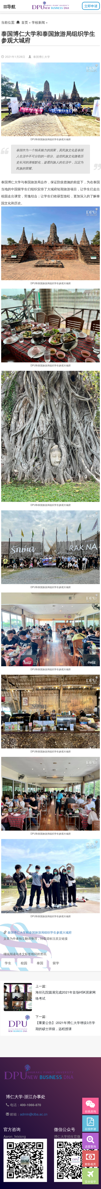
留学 (56, 963)
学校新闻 (38, 22)
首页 (23, 22)
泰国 (40, 963)
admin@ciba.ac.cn (33, 1114)
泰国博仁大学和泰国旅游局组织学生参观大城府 (40, 932)
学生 (8, 963)
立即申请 (90, 6)
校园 (24, 963)
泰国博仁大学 (41, 57)
